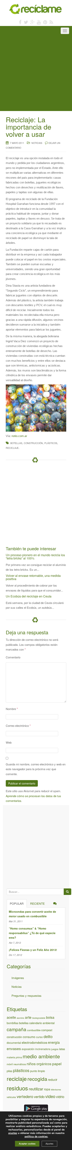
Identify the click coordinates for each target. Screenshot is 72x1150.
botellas (16, 443)
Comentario (13, 657)
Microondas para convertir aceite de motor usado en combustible (32, 914)
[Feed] (51, 22)
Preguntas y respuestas (26, 996)
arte (28, 1017)
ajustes (12, 1133)
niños (31, 1063)
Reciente (37, 903)
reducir (52, 1079)
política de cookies (36, 1136)
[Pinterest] (45, 22)
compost (46, 1030)
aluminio (20, 1017)
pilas (9, 1071)
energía (54, 1042)
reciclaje (12, 447)
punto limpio (37, 1071)
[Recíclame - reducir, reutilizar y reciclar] (36, 8)
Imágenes (18, 978)
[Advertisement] (36, 73)
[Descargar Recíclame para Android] (36, 1108)
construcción (33, 443)
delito (48, 1036)
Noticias (36, 142)
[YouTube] (39, 22)
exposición (28, 1049)
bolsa (50, 1017)
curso (39, 1037)
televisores (56, 1089)
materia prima (14, 1057)
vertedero (25, 1096)
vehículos (11, 1097)
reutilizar (36, 1089)
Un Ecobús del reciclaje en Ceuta (28, 596)
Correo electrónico (18, 726)
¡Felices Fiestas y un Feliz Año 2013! (33, 950)
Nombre (12, 709)
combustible (34, 1030)
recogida (37, 1078)
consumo (29, 1037)
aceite (11, 1017)
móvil (10, 1064)
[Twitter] (26, 22)
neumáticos (19, 1064)
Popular (17, 903)
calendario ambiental (42, 1023)
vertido (39, 1096)
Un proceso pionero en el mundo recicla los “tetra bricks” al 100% (35, 557)
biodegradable (38, 1017)
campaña (16, 1029)
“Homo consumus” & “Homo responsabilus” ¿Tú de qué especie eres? (32, 932)
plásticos (50, 443)
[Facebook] (20, 22)
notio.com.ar (19, 436)
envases (14, 1048)
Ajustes (49, 1143)
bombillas (12, 1023)
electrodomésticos (34, 1042)
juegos (54, 1049)
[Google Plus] (32, 22)
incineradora (42, 1049)
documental (14, 1043)
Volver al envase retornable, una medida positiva (33, 577)
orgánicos (43, 1063)
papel (56, 1063)
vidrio (60, 1096)
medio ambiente (41, 1056)
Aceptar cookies (27, 1143)
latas (62, 1049)
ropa (47, 1089)
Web (9, 742)
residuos (17, 1088)
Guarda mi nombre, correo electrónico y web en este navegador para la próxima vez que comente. (35, 769)
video (50, 1096)
